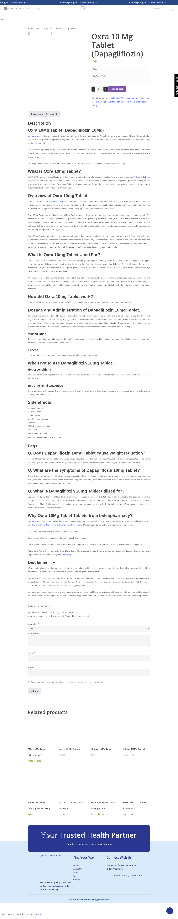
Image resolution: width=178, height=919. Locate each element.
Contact (76, 879)
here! (42, 914)
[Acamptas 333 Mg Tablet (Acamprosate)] (104, 782)
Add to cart (117, 89)
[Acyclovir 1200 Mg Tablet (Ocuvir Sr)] (72, 782)
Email (31, 667)
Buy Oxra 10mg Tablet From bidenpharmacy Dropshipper (57, 525)
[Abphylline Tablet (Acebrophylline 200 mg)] (41, 782)
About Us (77, 869)
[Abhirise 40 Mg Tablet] (104, 729)
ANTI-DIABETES (118, 98)
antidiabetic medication (59, 201)
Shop (75, 872)
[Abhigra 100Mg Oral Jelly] (136, 729)
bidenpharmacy (41, 28)
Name (31, 653)
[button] (82, 6)
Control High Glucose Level (121, 101)
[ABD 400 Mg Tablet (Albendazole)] (41, 729)
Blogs (75, 876)
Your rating (33, 624)
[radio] (99, 76)
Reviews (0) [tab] (51, 114)
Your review (34, 633)
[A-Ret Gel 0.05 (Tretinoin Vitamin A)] (136, 782)
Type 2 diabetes (143, 177)
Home (30, 28)
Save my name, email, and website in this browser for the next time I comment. (67, 682)
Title (95, 69)
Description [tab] (37, 114)
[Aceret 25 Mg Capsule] (72, 729)
